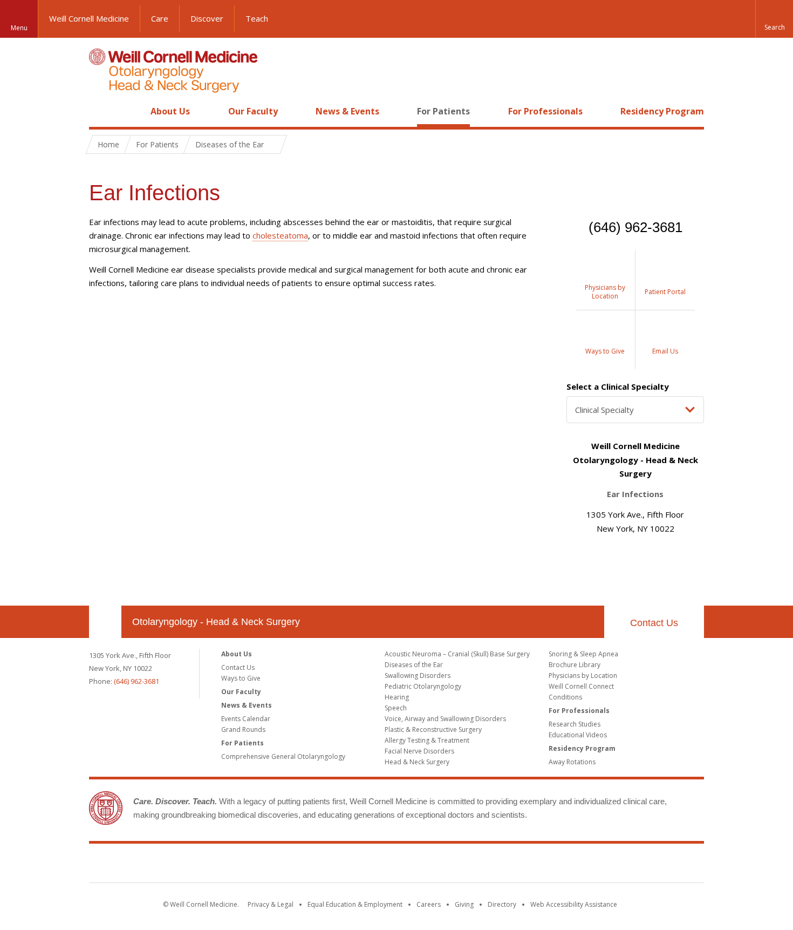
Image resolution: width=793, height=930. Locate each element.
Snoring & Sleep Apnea (583, 654)
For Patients (443, 111)
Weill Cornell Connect (581, 686)
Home (100, 111)
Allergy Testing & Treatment (427, 740)
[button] (774, 19)
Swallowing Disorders (417, 675)
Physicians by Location (583, 675)
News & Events (347, 111)
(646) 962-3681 (136, 681)
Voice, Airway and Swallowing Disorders (445, 718)
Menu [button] (19, 27)
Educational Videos (578, 734)
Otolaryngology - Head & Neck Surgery (216, 621)
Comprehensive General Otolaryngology (283, 756)
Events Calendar (245, 718)
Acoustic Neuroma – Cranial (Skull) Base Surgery (457, 654)
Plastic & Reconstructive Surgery (433, 729)
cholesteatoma (280, 235)
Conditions (565, 697)
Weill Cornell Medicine (89, 18)
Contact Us (654, 622)
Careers (428, 904)
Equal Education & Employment (354, 904)
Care (159, 18)
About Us (170, 111)
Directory (502, 904)
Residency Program (662, 111)
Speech (396, 707)
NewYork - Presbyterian (486, 865)
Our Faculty (253, 111)
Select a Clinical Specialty (617, 386)
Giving (464, 904)
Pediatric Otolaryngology (423, 686)
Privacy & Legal (270, 904)
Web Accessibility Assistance (573, 904)
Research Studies (574, 724)
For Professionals (545, 111)
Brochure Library (574, 664)
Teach (256, 18)
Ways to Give (241, 678)
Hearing (397, 697)
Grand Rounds (243, 729)
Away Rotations (572, 761)
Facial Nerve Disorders (419, 751)
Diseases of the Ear (414, 664)
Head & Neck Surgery (417, 761)
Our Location (105, 622)
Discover (206, 18)
